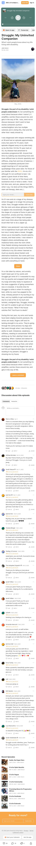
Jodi (7, 679)
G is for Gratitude (15, 796)
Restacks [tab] (14, 401)
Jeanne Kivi (9, 514)
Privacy (26, 830)
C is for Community (15, 782)
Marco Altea (10, 419)
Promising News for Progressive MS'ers (20, 790)
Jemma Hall (9, 644)
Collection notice (18, 832)
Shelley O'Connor (11, 551)
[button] (5, 18)
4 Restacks (24, 388)
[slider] (16, 24)
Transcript (24, 30)
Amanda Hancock (11, 624)
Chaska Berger (10, 528)
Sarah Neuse (10, 469)
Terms (31, 830)
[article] (18, 762)
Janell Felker (10, 582)
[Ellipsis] (33, 418)
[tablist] (10, 401)
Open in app (9, 30)
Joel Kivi (8, 495)
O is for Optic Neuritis (16, 767)
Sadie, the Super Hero (16, 760)
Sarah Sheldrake (11, 738)
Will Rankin (9, 691)
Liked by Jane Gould (13, 471)
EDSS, (20, 171)
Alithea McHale (11, 455)
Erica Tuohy (9, 663)
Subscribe (25, 3)
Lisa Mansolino (11, 726)
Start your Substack (13, 837)
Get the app (27, 837)
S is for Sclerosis (15, 803)
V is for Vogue (14, 774)
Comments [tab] (6, 401)
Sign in (32, 3)
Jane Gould (5, 48)
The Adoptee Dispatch (13, 565)
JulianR (8, 612)
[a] (4, 762)
